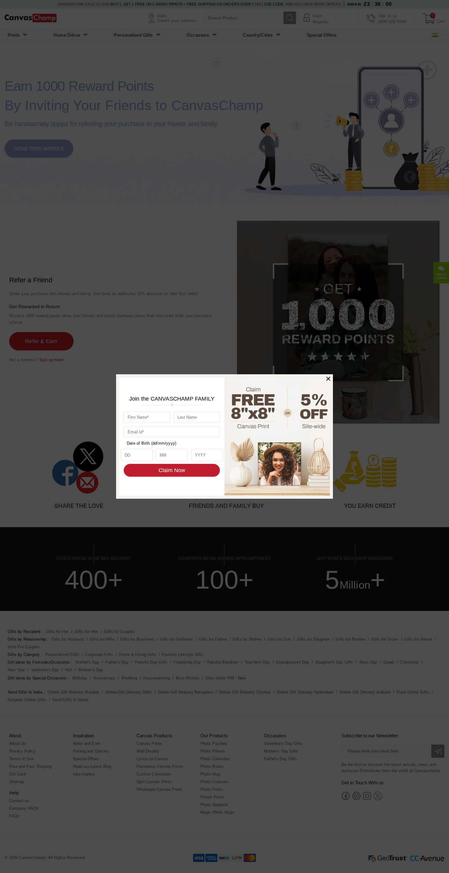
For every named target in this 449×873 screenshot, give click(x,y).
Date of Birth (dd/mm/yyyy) (151, 443)
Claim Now (172, 470)
